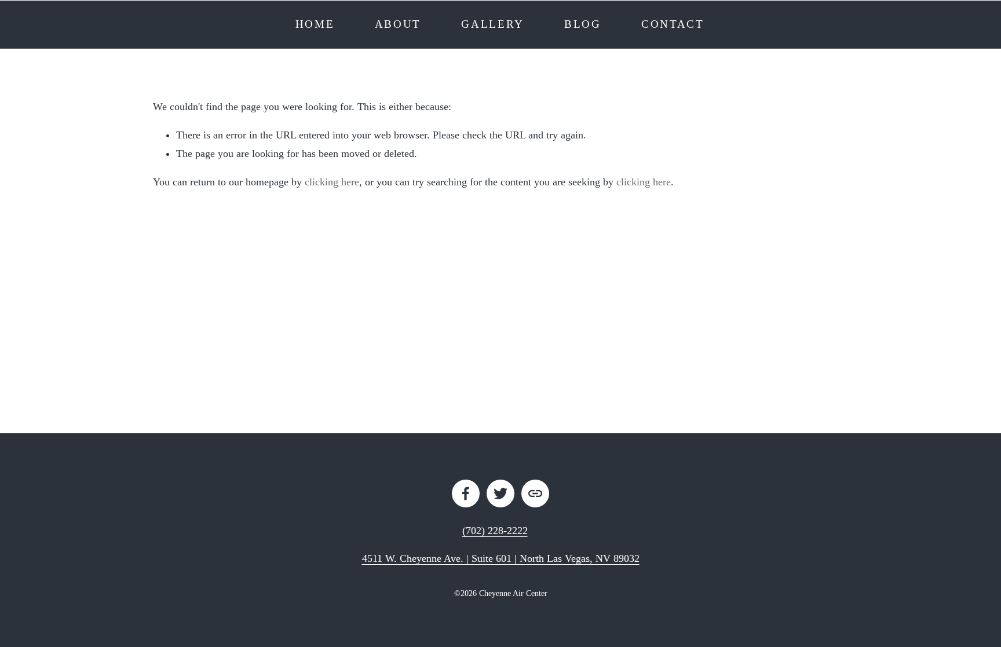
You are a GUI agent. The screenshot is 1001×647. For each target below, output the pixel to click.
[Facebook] (466, 493)
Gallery (492, 24)
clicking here (332, 182)
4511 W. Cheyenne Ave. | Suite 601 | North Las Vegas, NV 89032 (501, 558)
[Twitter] (500, 493)
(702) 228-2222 (495, 530)
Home (315, 24)
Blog (582, 24)
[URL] (535, 493)
